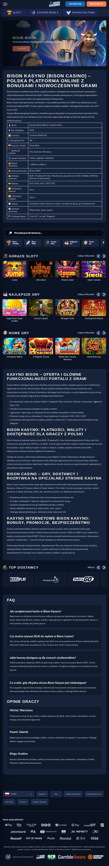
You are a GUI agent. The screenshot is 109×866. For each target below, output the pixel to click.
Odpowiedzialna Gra (94, 794)
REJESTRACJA (96, 4)
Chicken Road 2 (47, 12)
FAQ (56, 794)
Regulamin (42, 794)
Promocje (23, 802)
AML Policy (9, 802)
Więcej (91, 567)
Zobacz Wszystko (86, 256)
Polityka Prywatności (73, 794)
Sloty (17, 12)
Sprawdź (21, 48)
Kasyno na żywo (83, 12)
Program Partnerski (39, 802)
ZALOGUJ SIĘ (75, 4)
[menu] (5, 4)
